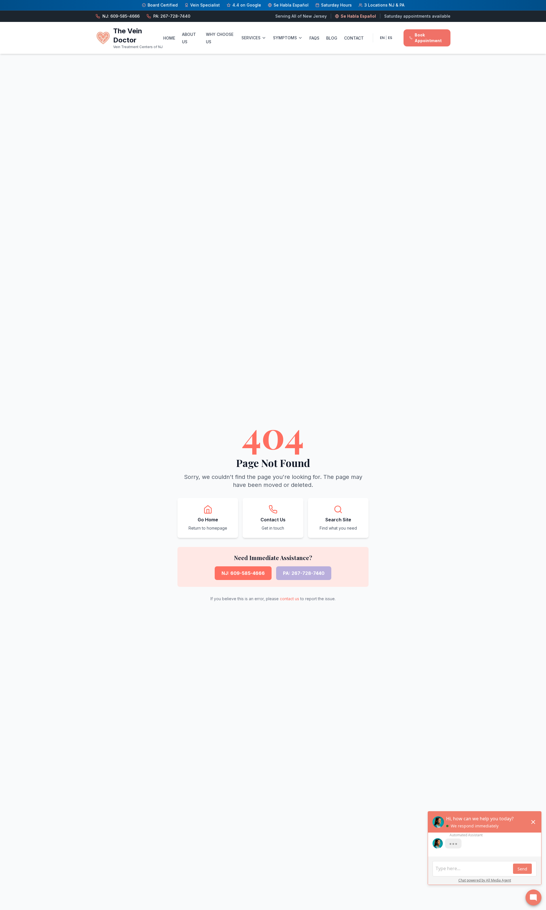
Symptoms (285, 37)
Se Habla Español (358, 16)
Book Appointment (428, 37)
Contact (354, 38)
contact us (289, 598)
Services (250, 37)
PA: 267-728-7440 (303, 573)
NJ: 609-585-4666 (243, 573)
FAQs (314, 38)
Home (169, 38)
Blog (331, 38)
